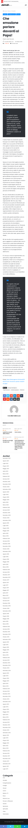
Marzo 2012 (5, 748)
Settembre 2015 (7, 639)
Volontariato (6, 814)
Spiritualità (5, 808)
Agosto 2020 (6, 492)
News (9, 11)
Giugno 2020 (6, 497)
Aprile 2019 (5, 533)
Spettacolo (5, 806)
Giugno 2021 (6, 466)
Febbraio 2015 (6, 657)
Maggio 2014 (6, 680)
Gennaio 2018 (6, 572)
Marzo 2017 (5, 595)
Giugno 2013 (6, 709)
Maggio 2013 (6, 712)
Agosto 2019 (6, 523)
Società (4, 803)
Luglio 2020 (5, 494)
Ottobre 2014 (6, 668)
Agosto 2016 (6, 613)
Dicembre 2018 (6, 543)
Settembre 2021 (7, 458)
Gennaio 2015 (6, 660)
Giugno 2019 (6, 528)
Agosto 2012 (6, 735)
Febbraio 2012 (6, 750)
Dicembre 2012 (6, 724)
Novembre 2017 (6, 577)
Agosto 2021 (6, 460)
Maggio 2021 (6, 468)
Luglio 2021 (5, 463)
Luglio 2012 (5, 737)
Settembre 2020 (7, 489)
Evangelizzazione (11, 14)
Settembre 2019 (7, 520)
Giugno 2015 (6, 647)
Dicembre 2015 (6, 631)
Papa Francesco (6, 389)
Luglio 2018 (5, 556)
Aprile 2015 (5, 652)
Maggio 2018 (6, 561)
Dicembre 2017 (6, 574)
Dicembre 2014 (6, 662)
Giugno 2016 (6, 616)
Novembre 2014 (6, 665)
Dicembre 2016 (6, 603)
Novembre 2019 (6, 515)
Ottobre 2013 (6, 699)
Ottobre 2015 (6, 636)
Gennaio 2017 (6, 600)
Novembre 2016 (6, 605)
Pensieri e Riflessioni (8, 801)
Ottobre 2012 (6, 730)
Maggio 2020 (6, 499)
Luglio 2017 (5, 585)
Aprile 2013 (5, 714)
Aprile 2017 (5, 592)
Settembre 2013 (7, 701)
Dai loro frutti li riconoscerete (11, 1)
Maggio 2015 (6, 649)
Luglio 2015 (5, 644)
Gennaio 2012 (6, 753)
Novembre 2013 (6, 696)
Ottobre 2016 (6, 608)
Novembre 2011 (6, 758)
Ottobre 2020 (6, 486)
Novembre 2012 (6, 727)
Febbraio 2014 (6, 688)
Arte (4, 777)
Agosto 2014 (6, 673)
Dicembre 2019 (6, 512)
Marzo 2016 (5, 624)
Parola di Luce (6, 798)
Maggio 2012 (6, 743)
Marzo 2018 (5, 567)
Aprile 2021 (5, 471)
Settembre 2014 (7, 670)
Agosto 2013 (6, 704)
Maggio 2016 (6, 618)
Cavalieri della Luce (9, 41)
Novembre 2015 (6, 634)
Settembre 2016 (7, 611)
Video (4, 811)
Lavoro (4, 790)
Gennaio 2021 (6, 479)
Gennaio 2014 (6, 691)
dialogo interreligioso (12, 387)
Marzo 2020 (6, 504)
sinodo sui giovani (15, 389)
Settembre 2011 (6, 763)
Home (5, 11)
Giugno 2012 (6, 740)
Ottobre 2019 (6, 517)
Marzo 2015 (5, 655)
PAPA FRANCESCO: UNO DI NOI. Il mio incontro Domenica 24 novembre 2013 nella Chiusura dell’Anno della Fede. (20, 445)
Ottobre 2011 (6, 761)
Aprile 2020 (5, 502)
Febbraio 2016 (6, 626)
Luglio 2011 (5, 768)
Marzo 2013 (5, 717)
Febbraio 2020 (6, 507)
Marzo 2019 (5, 536)
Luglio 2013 (5, 706)
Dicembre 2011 (6, 756)
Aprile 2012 (5, 745)
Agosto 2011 (6, 766)
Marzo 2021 (5, 473)
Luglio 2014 (5, 675)
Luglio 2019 (5, 525)
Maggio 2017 (6, 590)
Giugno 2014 (6, 678)
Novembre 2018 (6, 546)
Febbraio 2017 (6, 598)
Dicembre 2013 (6, 693)
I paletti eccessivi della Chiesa (7, 432)
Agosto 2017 (6, 582)
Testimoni (22, 389)
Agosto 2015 (6, 642)
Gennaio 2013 (6, 722)
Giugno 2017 (6, 587)
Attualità (13, 11)
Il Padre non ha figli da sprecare (8, 441)
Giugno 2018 (6, 559)
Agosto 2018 (6, 554)
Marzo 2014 (5, 686)
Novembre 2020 (7, 484)
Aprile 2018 (5, 564)
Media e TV (5, 793)
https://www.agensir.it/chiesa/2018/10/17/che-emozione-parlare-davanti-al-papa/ (14, 381)
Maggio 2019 (6, 530)
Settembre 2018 (7, 551)
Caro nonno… (18, 432)
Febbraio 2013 (6, 719)
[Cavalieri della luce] (6, 5)
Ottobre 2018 (6, 548)
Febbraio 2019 (6, 538)
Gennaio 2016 (6, 629)
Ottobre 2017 (6, 580)
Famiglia (5, 785)
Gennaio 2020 (6, 510)
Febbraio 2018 (6, 569)
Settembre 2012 (7, 732)
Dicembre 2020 (6, 481)
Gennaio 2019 (6, 541)
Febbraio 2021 (6, 476)
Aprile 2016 (5, 621)
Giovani (18, 14)
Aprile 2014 (5, 683)
